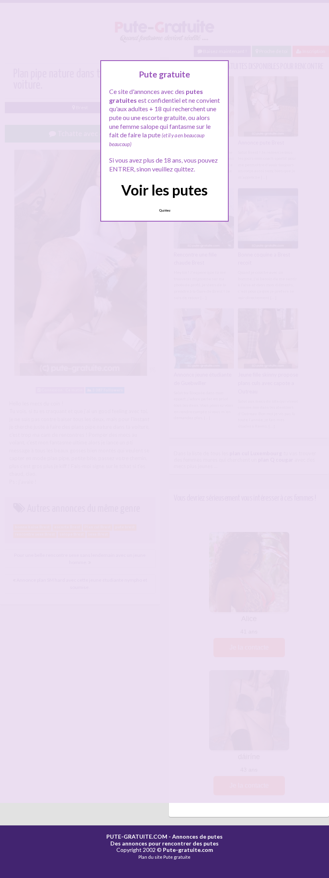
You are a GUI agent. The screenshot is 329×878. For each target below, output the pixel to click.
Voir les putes (164, 190)
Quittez (165, 210)
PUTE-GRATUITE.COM (136, 836)
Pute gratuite (177, 857)
